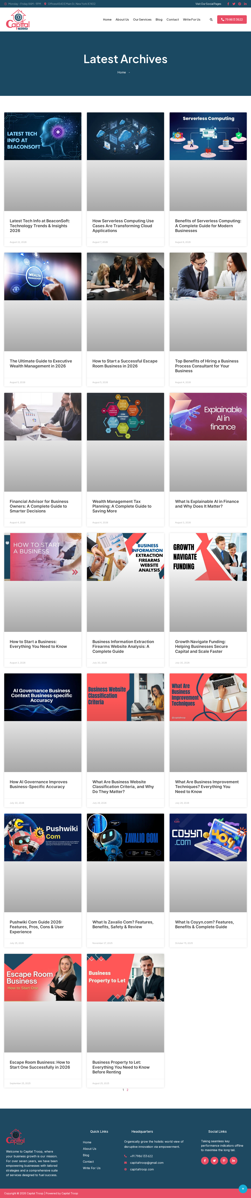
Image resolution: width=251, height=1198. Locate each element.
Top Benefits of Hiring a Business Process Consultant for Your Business (207, 366)
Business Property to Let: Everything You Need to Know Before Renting (121, 1067)
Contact (172, 19)
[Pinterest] (239, 3)
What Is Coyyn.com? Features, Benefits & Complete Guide (204, 924)
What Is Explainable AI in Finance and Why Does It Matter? (207, 504)
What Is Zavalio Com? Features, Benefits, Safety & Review (123, 924)
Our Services (142, 19)
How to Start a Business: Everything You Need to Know (38, 644)
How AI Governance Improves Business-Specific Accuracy (38, 784)
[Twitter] (233, 3)
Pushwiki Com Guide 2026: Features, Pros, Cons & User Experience (37, 927)
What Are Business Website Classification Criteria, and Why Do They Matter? (123, 786)
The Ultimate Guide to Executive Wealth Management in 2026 (41, 363)
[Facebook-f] (228, 3)
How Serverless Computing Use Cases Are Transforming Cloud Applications (123, 225)
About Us (122, 19)
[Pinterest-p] (224, 1161)
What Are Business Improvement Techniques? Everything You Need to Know (207, 786)
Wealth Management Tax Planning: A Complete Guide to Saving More (121, 506)
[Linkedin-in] (245, 3)
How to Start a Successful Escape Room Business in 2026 (124, 363)
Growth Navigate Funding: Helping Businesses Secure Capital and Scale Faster (201, 646)
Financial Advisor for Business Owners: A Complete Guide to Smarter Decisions (39, 506)
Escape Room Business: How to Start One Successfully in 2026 (40, 1064)
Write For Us (191, 19)
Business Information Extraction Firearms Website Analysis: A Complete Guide (123, 646)
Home (107, 19)
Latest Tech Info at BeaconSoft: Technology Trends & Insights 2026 (40, 225)
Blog (159, 19)
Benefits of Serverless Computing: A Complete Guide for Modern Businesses (208, 225)
